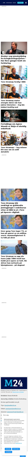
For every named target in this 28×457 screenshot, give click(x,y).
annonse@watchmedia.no (15, 412)
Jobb (4, 2)
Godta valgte (16, 449)
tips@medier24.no (10, 405)
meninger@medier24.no (13, 408)
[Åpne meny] (26, 2)
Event (14, 2)
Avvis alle (8, 449)
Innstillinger (23, 456)
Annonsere (9, 2)
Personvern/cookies (18, 392)
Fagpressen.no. (18, 443)
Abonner (20, 2)
